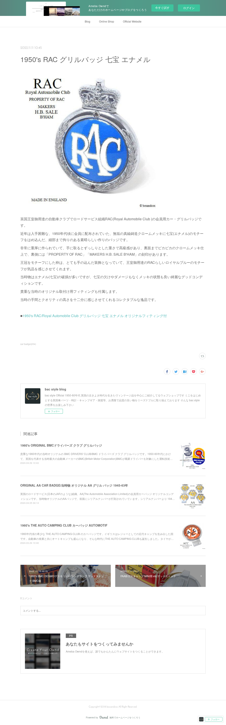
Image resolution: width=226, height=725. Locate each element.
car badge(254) (28, 344)
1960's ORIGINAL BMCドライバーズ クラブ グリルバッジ (61, 445)
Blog (87, 21)
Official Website (132, 21)
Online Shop (106, 21)
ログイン (189, 8)
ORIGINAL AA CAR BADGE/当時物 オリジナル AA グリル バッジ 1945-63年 (74, 485)
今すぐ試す (162, 8)
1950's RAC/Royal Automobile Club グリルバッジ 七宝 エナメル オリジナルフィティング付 (95, 315)
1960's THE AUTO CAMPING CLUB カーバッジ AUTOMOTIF (63, 525)
